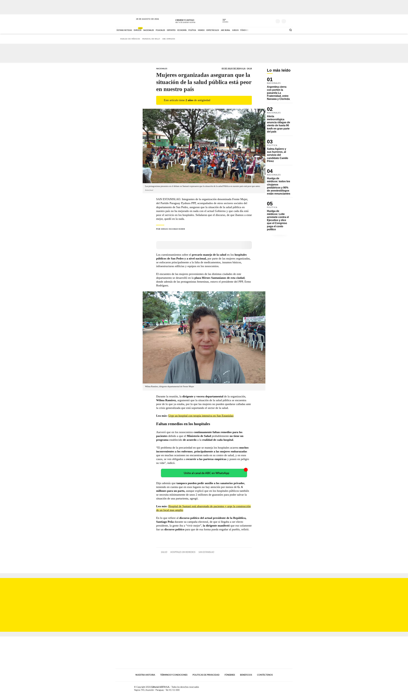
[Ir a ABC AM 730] (268, 30)
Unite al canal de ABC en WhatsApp (206, 473)
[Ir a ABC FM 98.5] (281, 30)
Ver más (279, 90)
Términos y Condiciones (173, 675)
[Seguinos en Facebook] (257, 20)
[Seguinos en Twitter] (261, 20)
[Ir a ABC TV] (259, 30)
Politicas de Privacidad (206, 675)
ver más (223, 21)
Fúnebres (230, 675)
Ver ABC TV (191, 21)
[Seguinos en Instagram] (271, 20)
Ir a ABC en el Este (144, 22)
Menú (290, 21)
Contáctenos (265, 675)
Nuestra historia (145, 675)
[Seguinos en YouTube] (266, 20)
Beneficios (246, 675)
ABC (125, 21)
